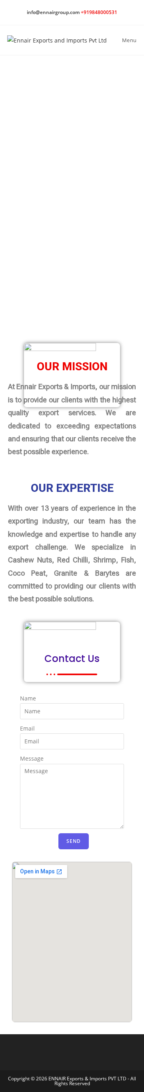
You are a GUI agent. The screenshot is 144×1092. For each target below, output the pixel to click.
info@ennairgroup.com (53, 12)
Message (32, 758)
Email (27, 728)
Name (28, 698)
